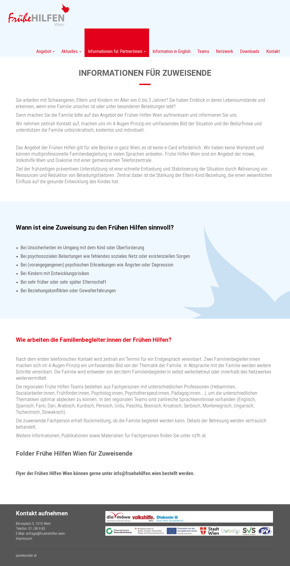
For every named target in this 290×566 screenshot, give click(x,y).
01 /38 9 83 (36, 528)
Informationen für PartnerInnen (115, 51)
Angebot (44, 51)
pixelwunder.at (26, 555)
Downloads (249, 51)
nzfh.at (199, 435)
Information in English (171, 51)
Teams (203, 51)
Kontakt (273, 51)
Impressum (24, 538)
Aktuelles (70, 51)
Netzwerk (224, 51)
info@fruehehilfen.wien (137, 473)
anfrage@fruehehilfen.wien (45, 533)
